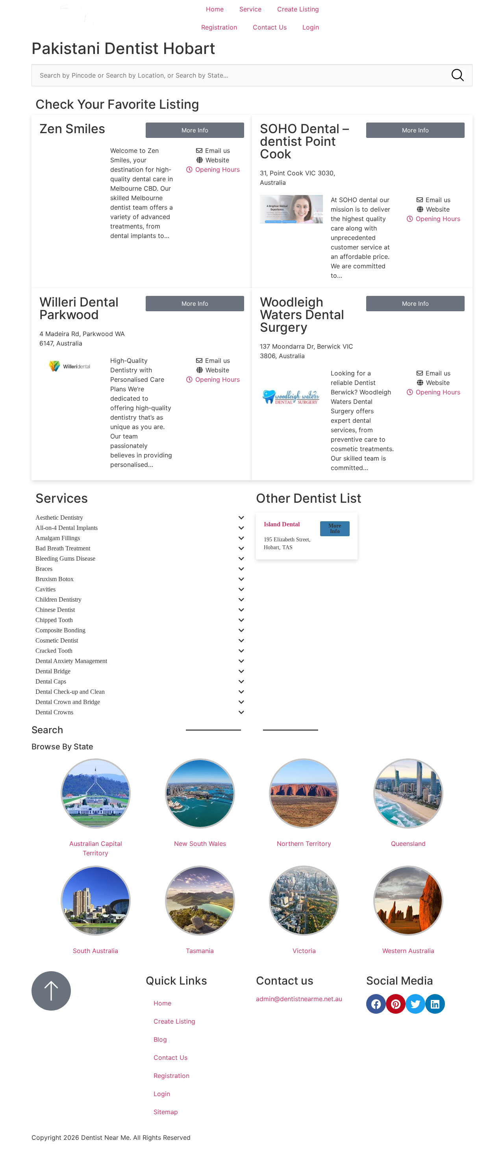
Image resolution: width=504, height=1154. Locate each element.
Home (215, 9)
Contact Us (270, 27)
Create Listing (298, 9)
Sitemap (166, 1112)
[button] (335, 528)
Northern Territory (304, 843)
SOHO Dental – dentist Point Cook (304, 141)
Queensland (408, 843)
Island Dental (282, 524)
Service (250, 9)
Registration (219, 27)
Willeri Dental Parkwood (79, 308)
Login (310, 27)
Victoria (304, 951)
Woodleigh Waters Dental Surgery (302, 314)
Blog (160, 1039)
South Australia (95, 951)
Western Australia (408, 951)
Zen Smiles (72, 128)
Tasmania (200, 951)
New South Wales (200, 843)
